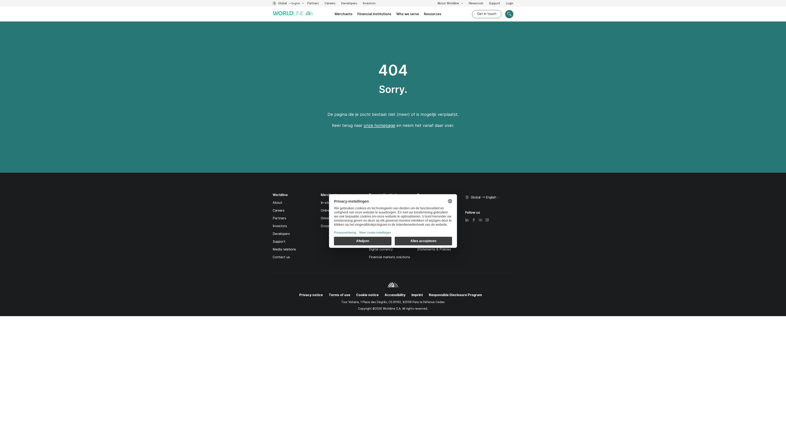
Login (509, 3)
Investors (369, 4)
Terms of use (339, 295)
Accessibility (395, 295)
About (277, 203)
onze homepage (379, 125)
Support (494, 4)
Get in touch (486, 14)
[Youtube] (480, 220)
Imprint (417, 295)
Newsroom (476, 3)
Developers (349, 4)
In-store (327, 203)
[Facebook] (473, 220)
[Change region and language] (498, 197)
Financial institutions (374, 14)
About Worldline (448, 3)
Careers (330, 4)
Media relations (284, 249)
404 (393, 70)
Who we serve (407, 14)
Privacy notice (311, 295)
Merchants (343, 14)
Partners (313, 3)
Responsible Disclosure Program (455, 295)
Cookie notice (367, 295)
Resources (432, 14)
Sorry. (393, 89)
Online (325, 210)
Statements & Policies (434, 249)
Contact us (281, 257)
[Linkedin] (467, 220)
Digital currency (381, 249)
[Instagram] (487, 220)
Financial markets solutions (389, 257)
